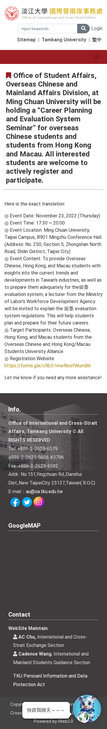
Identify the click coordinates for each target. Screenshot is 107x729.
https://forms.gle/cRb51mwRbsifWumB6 (47, 366)
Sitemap (26, 40)
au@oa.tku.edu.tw (44, 491)
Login (97, 28)
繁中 (97, 40)
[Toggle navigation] (96, 57)
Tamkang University (64, 40)
